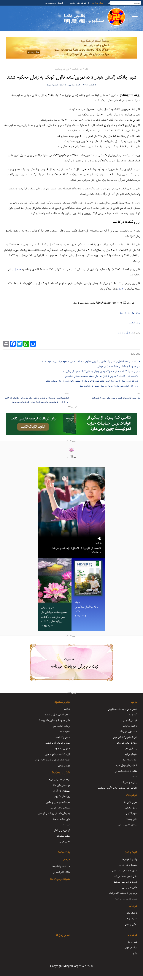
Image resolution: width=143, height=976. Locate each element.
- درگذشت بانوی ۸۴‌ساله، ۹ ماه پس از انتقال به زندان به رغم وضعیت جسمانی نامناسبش (102, 376)
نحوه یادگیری (131, 813)
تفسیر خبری (64, 841)
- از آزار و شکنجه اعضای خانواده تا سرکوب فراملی (118, 366)
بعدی (67, 393)
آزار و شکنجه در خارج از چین (57, 754)
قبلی (138, 393)
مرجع (66, 859)
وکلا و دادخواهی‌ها (129, 859)
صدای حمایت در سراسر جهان (124, 870)
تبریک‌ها (66, 824)
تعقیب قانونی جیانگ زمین (126, 898)
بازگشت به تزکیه (130, 726)
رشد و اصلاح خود (130, 759)
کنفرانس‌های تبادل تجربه (126, 765)
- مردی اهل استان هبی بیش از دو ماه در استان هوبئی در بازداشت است (110, 386)
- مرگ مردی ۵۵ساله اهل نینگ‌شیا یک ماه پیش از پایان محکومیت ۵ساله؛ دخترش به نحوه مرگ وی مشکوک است (91, 361)
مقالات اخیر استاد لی (61, 872)
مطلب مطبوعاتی (63, 836)
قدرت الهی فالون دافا (128, 731)
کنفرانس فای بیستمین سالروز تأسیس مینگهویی (117, 788)
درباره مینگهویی (130, 947)
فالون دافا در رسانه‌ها (61, 819)
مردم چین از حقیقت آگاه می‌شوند (123, 893)
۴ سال (120, 289)
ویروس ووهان (64, 765)
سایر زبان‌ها (97, 2)
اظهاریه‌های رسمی (129, 887)
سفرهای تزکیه (131, 754)
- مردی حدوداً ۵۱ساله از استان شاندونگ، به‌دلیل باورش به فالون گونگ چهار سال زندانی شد (101, 371)
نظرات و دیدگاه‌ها (60, 879)
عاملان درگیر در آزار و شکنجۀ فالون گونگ (52, 759)
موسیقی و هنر (131, 918)
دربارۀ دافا (131, 795)
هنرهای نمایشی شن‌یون (60, 807)
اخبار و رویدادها (61, 773)
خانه (86, 69)
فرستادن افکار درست (128, 720)
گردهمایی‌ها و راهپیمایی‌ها (59, 779)
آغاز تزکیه (133, 714)
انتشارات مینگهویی (54, 2)
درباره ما (132, 935)
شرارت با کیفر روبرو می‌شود (125, 882)
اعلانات (134, 776)
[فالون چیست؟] (116, 18)
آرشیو (135, 953)
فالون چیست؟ (131, 819)
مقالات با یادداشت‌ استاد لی (126, 771)
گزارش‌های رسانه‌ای (61, 830)
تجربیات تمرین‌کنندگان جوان (125, 737)
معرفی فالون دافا (130, 802)
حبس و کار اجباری (62, 737)
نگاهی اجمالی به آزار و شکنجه (57, 714)
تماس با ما (132, 942)
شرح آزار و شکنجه (62, 69)
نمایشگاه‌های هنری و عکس (58, 802)
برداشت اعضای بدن (61, 726)
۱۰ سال (17, 269)
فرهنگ (133, 906)
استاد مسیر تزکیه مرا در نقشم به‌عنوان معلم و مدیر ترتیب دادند (116, 398)
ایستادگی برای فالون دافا (127, 743)
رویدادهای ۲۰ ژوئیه (61, 796)
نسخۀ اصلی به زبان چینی (129, 313)
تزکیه (134, 702)
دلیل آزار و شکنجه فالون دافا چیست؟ (54, 720)
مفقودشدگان (65, 731)
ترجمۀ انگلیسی (134, 322)
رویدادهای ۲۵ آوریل (61, 791)
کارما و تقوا (130, 852)
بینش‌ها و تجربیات (129, 782)
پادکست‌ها (64, 852)
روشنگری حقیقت (130, 748)
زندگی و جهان (131, 924)
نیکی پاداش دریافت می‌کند (125, 876)
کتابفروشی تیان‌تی (77, 2)
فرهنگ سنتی (131, 913)
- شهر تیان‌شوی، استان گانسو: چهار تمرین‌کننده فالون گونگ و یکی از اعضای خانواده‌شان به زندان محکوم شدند (93, 381)
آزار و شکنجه (77, 69)
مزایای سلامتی (131, 807)
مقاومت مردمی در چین (127, 864)
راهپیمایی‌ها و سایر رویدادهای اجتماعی (54, 813)
